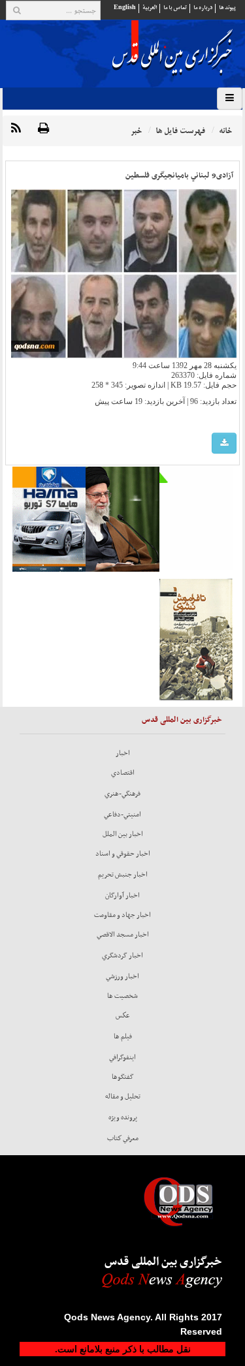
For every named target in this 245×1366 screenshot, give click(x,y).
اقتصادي (123, 773)
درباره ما (202, 7)
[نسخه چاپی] (43, 129)
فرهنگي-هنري (122, 793)
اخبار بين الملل (123, 834)
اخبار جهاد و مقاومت (122, 915)
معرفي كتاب (123, 1138)
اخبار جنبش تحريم (123, 874)
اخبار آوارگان (122, 895)
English (125, 7)
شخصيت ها (122, 996)
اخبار (123, 753)
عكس (123, 1015)
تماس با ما (175, 7)
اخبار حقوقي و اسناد (122, 854)
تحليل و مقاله (122, 1096)
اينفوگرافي (122, 1057)
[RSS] (16, 129)
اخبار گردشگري (122, 955)
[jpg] (224, 443)
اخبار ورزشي (122, 976)
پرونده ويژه (122, 1117)
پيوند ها (227, 7)
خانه (225, 131)
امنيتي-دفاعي (122, 814)
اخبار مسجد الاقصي (123, 934)
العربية (149, 7)
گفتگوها (123, 1077)
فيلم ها (123, 1036)
